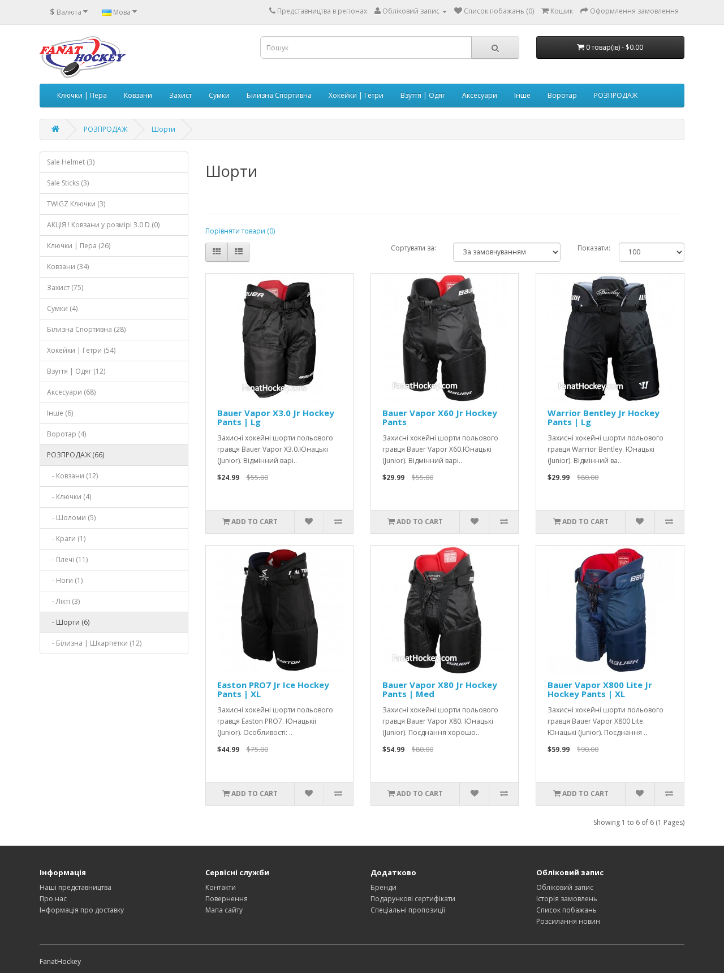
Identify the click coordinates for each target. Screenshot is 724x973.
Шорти (163, 129)
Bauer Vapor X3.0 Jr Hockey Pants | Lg (275, 417)
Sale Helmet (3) (70, 162)
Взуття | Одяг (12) (76, 371)
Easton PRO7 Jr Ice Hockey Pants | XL (273, 689)
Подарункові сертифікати (412, 898)
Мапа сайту (224, 910)
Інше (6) (60, 413)
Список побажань (566, 910)
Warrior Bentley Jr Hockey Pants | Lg (604, 417)
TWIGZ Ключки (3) (76, 204)
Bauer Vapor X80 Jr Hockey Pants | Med (439, 689)
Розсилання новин (568, 921)
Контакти (220, 887)
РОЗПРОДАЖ (615, 95)
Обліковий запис (564, 887)
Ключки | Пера (82, 95)
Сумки (219, 95)
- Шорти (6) (68, 622)
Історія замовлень (566, 898)
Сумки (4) (62, 308)
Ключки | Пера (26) (78, 245)
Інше (522, 95)
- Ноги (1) (65, 580)
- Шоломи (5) (71, 517)
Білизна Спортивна (279, 95)
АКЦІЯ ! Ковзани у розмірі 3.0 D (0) (103, 225)
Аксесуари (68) (71, 392)
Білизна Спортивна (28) (86, 329)
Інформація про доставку (82, 910)
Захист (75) (65, 287)
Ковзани (138, 95)
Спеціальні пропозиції (407, 910)
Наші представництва (75, 887)
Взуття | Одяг (422, 95)
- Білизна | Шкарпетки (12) (94, 643)
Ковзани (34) (68, 266)
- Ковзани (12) (72, 476)
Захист (180, 95)
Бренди (383, 887)
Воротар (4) (66, 434)
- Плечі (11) (67, 559)
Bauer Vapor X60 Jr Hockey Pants (439, 417)
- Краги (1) (66, 538)
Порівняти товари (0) (240, 231)
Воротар (562, 95)
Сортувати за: (413, 248)
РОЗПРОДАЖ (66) (75, 455)
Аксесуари (479, 95)
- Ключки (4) (69, 496)
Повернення (226, 898)
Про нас (53, 898)
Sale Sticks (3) (68, 183)
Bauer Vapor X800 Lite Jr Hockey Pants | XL (600, 689)
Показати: (594, 248)
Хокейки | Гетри (356, 95)
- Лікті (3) (63, 601)
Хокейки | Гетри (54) (81, 350)
